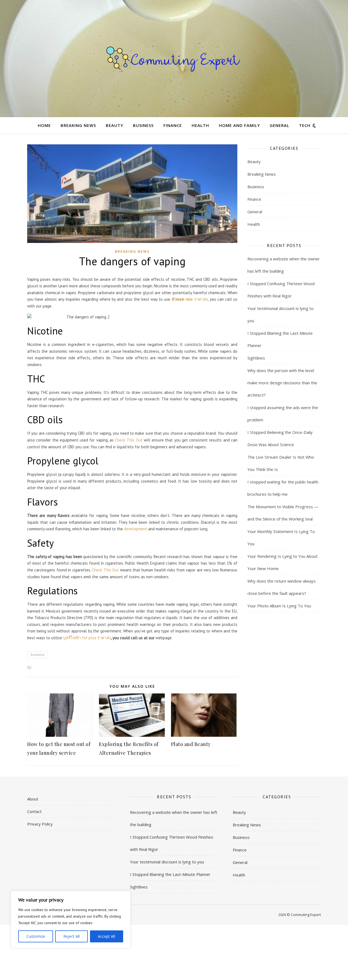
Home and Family (239, 125)
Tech (304, 125)
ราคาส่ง (190, 299)
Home (44, 125)
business (37, 654)
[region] (70, 919)
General (279, 125)
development (135, 528)
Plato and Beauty (191, 744)
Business (143, 125)
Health (200, 125)
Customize (35, 936)
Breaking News (78, 125)
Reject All (71, 936)
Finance (172, 125)
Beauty (114, 125)
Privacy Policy (40, 824)
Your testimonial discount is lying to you (167, 861)
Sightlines (256, 358)
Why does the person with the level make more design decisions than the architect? (282, 383)
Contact (34, 811)
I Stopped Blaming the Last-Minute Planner (170, 874)
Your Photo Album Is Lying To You (279, 605)
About (32, 799)
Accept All (106, 936)
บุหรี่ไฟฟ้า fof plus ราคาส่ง (87, 637)
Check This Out (128, 440)
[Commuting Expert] (174, 58)
